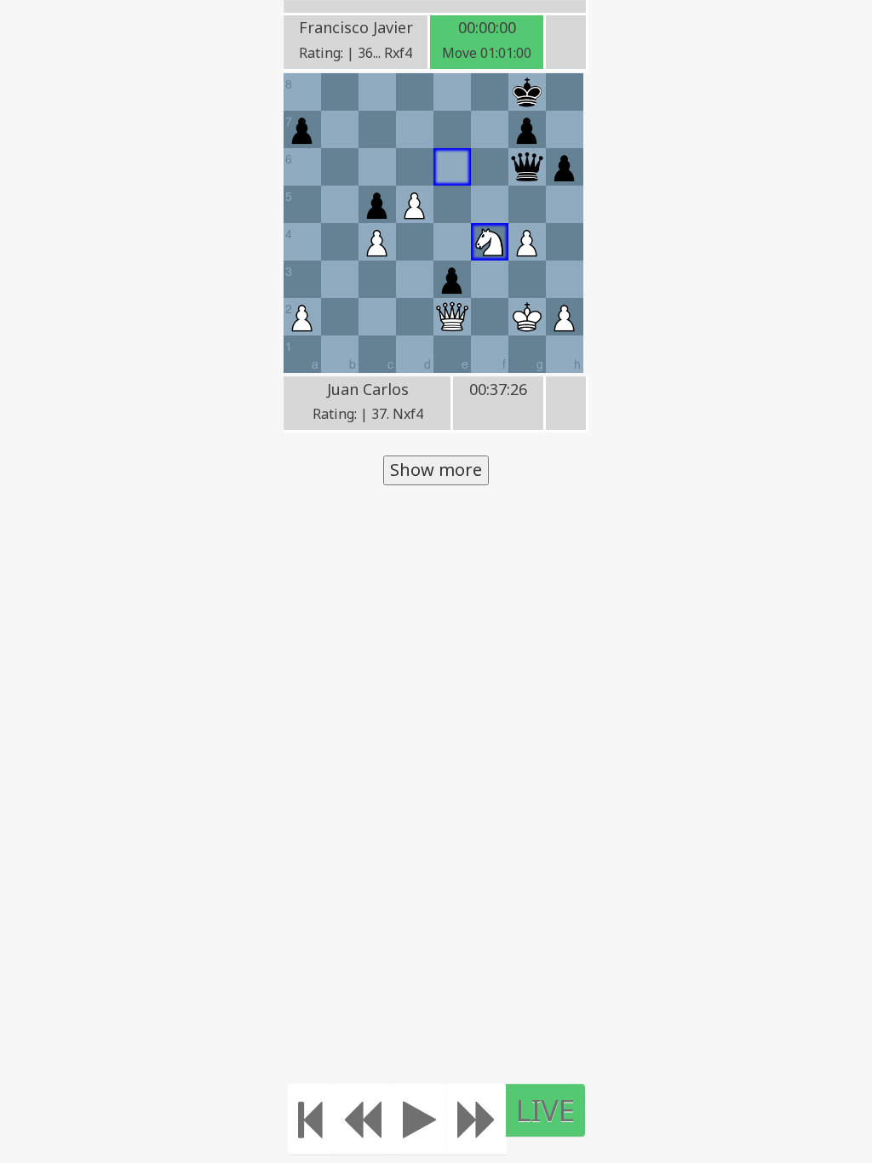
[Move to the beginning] (310, 1119)
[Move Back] (362, 1119)
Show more (436, 469)
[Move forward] (477, 1119)
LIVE (545, 1110)
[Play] (419, 1119)
